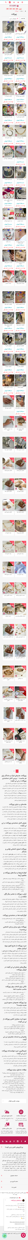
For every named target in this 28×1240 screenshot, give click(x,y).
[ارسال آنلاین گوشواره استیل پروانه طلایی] (8, 318)
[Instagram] (17, 1141)
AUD (17, 9)
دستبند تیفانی (8, 616)
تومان (20, 9)
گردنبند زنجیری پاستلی (20, 304)
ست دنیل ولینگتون (8, 761)
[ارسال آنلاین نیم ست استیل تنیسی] (8, 380)
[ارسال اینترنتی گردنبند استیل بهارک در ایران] (8, 256)
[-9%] (24, 84)
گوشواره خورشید (8, 366)
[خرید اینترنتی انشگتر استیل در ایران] (8, 630)
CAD (14, 9)
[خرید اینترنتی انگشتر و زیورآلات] (20, 463)
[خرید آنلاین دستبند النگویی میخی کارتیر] (8, 193)
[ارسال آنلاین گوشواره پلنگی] (20, 359)
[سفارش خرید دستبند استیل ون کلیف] (20, 588)
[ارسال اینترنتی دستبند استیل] (20, 193)
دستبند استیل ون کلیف (20, 595)
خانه (25, 11)
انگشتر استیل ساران (8, 54)
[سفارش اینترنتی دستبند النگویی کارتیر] (8, 588)
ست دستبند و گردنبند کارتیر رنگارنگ (20, 242)
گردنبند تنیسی (8, 283)
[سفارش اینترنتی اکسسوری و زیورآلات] (20, 651)
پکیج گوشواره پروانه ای (8, 158)
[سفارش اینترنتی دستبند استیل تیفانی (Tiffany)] (8, 609)
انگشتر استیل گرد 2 (8, 96)
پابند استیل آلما (20, 137)
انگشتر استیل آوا (8, 408)
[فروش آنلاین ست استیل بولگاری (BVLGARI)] (20, 734)
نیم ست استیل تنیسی (8, 387)
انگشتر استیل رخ (8, 33)
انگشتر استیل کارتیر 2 (20, 117)
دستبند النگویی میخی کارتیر (8, 201)
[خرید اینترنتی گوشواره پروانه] (20, 318)
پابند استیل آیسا (8, 137)
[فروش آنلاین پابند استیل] (8, 131)
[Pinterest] (14, 1141)
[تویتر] (25, 1141)
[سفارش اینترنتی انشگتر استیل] (8, 484)
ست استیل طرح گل (8, 221)
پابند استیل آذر (8, 532)
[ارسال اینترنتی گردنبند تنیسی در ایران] (8, 276)
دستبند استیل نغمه (20, 200)
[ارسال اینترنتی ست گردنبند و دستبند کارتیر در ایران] (20, 235)
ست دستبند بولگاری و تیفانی (8, 700)
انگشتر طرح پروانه (20, 532)
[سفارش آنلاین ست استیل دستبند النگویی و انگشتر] (20, 692)
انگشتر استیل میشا (20, 512)
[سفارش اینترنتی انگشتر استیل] (20, 48)
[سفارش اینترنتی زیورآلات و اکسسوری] (8, 422)
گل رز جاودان (15, 909)
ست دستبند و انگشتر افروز (20, 720)
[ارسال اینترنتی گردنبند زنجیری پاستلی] (20, 297)
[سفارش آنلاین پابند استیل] (8, 526)
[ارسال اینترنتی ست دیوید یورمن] (20, 401)
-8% (12, 213)
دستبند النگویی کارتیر (8, 595)
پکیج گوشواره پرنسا (20, 158)
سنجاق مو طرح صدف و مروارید (20, 263)
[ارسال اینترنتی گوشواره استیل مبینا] (8, 443)
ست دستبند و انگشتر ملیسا (8, 429)
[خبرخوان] (3, 1141)
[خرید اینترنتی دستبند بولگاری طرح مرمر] (20, 609)
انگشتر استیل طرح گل (20, 96)
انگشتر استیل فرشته (8, 470)
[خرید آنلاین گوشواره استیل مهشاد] (20, 380)
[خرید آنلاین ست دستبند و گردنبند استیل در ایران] (20, 755)
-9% (24, 88)
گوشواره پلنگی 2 (8, 345)
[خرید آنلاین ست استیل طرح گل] (8, 214)
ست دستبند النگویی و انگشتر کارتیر (20, 700)
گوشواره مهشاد (20, 387)
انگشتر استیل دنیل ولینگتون (20, 429)
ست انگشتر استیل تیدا (8, 657)
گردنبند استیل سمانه (20, 449)
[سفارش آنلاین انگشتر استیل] (8, 89)
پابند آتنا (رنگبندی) (8, 117)
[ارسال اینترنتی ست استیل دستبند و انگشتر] (8, 713)
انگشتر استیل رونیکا (20, 54)
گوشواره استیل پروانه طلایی (8, 325)
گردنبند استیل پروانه (20, 283)
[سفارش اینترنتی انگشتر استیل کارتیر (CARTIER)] (20, 110)
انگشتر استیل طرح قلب (8, 75)
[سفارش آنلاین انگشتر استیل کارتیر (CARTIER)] (8, 505)
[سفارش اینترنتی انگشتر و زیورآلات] (20, 505)
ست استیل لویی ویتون (20, 636)
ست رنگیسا (8, 241)
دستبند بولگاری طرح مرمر (20, 616)
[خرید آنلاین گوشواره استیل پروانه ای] (8, 152)
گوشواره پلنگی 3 (20, 366)
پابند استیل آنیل (20, 553)
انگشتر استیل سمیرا (20, 75)
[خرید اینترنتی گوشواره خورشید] (8, 359)
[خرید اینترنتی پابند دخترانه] (8, 110)
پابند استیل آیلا (8, 553)
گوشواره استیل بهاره (8, 304)
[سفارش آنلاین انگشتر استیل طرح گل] (20, 89)
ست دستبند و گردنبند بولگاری (20, 741)
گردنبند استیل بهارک (8, 262)
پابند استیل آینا (20, 574)
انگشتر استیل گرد (20, 491)
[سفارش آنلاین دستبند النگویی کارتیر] (8, 671)
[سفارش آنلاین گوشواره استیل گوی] (20, 339)
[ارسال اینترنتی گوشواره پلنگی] (8, 339)
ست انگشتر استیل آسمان (8, 636)
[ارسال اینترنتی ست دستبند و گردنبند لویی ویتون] (8, 734)
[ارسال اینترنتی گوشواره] (20, 152)
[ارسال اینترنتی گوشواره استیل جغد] (20, 172)
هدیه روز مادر (18, 788)
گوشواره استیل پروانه (20, 324)
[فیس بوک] (21, 1141)
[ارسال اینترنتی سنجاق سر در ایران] (20, 256)
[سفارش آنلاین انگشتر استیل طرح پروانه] (20, 27)
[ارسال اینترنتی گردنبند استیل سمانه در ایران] (20, 443)
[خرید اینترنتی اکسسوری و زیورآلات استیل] (20, 713)
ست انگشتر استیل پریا (20, 657)
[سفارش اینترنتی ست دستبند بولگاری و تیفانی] (8, 692)
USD (7, 9)
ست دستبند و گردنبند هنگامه (20, 762)
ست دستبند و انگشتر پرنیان (8, 720)
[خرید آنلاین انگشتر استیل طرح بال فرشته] (8, 463)
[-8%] (12, 209)
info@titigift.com (14, 1198)
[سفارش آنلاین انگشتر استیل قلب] (8, 68)
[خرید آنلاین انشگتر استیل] (8, 48)
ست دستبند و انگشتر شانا (20, 408)
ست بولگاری (20, 678)
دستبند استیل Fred (8, 574)
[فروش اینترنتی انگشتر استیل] (8, 27)
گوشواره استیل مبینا (8, 449)
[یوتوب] (10, 1141)
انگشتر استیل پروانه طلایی (20, 33)
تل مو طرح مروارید (8, 179)
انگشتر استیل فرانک (20, 470)
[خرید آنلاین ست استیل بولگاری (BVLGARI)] (20, 671)
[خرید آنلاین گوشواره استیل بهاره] (8, 297)
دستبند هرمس (20, 221)
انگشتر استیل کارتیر (8, 512)
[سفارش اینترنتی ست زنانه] (8, 235)
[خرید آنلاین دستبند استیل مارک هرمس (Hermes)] (20, 214)
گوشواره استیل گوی (20, 345)
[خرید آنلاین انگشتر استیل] (20, 68)
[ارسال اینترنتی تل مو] (8, 172)
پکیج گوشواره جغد (20, 179)
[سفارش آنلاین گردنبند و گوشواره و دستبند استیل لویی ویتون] (20, 630)
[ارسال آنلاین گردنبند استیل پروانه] (20, 276)
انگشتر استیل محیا (8, 491)
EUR (11, 9)
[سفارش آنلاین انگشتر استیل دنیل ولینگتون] (20, 422)
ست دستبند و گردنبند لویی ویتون (8, 741)
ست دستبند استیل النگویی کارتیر (8, 679)
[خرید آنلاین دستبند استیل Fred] (8, 567)
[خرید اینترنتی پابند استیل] (20, 567)
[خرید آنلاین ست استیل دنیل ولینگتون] (8, 755)
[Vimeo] (6, 1141)
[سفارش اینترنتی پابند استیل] (20, 131)
